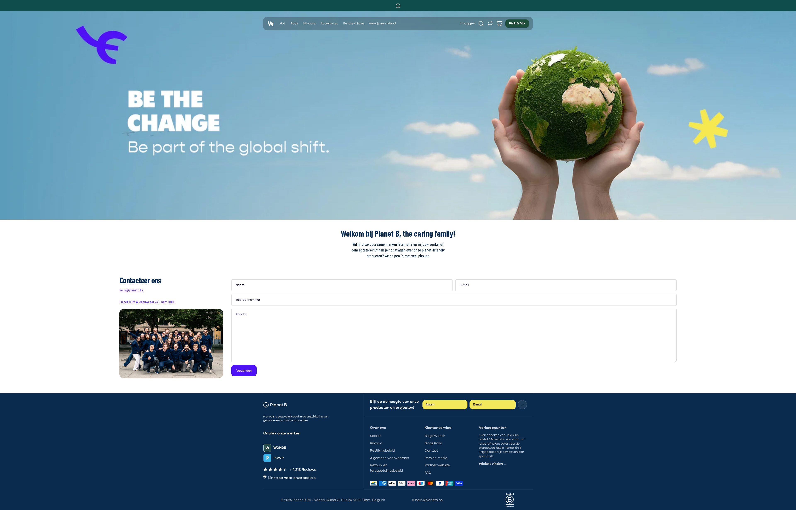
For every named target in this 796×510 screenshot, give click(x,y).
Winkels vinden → (493, 464)
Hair (283, 23)
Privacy (376, 443)
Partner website (437, 465)
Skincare (309, 23)
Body (294, 23)
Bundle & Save (353, 23)
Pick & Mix (517, 23)
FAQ (428, 473)
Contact (431, 450)
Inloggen (467, 23)
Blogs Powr (433, 443)
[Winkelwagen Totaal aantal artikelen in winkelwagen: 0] (499, 23)
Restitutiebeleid (382, 450)
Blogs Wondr (435, 436)
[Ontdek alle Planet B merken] (490, 23)
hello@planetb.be (131, 290)
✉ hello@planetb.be (427, 500)
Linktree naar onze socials (292, 478)
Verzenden (244, 370)
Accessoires (329, 23)
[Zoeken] (481, 23)
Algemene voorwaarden (389, 458)
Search (376, 436)
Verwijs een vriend (382, 23)
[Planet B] (398, 6)
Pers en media (436, 458)
